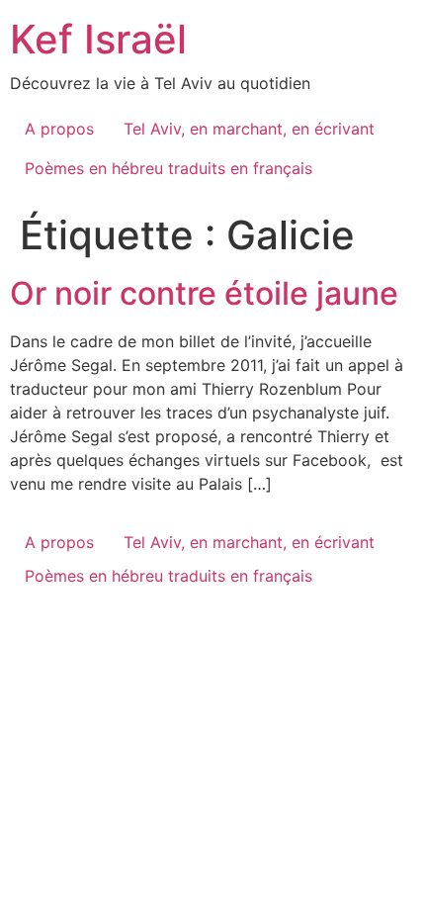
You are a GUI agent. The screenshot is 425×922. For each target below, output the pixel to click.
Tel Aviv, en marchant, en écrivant (249, 128)
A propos (59, 128)
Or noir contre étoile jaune (204, 293)
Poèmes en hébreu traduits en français (168, 168)
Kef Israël (98, 39)
